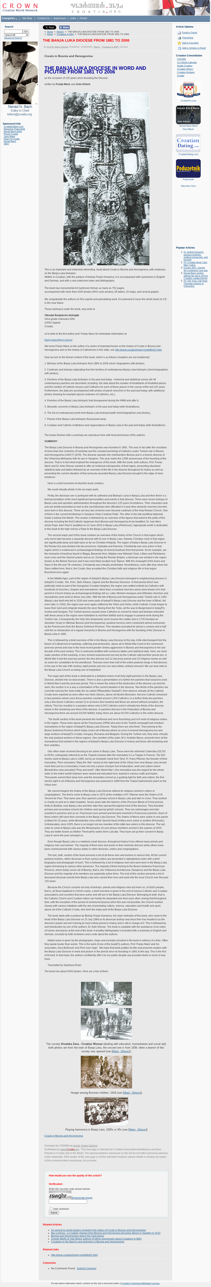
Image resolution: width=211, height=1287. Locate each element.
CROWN (181, 59)
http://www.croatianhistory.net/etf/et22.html (138, 349)
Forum (83, 18)
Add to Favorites (190, 43)
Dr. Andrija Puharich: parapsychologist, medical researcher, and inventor (196, 256)
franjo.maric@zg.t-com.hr (59, 340)
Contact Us (43, 18)
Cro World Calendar (187, 62)
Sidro (6, 143)
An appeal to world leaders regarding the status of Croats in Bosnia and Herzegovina (98, 1230)
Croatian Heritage (186, 72)
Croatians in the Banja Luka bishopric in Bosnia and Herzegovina (87, 1241)
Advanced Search (13, 38)
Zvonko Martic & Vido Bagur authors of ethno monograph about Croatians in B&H (96, 1238)
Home (50, 31)
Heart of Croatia (12, 139)
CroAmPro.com (188, 100)
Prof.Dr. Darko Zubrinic (57, 47)
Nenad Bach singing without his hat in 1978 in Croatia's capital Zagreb (196, 275)
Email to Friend (189, 32)
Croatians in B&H (65, 34)
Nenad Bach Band (13, 131)
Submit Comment (86, 1268)
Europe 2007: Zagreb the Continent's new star (196, 269)
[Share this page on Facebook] (64, 28)
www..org (70, 1149)
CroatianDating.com (13, 126)
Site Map (27, 18)
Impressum (60, 18)
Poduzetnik (188, 179)
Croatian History (185, 69)
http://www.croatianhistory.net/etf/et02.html (74, 1255)
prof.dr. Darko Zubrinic (85, 1145)
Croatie (180, 75)
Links (73, 18)
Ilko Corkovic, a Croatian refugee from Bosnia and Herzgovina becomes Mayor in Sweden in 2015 (106, 1233)
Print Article (187, 37)
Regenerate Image (82, 1197)
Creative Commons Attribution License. (140, 1283)
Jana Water (9, 136)
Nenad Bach (10, 141)
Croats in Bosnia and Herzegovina (64, 1135)
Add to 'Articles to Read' (194, 48)
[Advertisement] (188, 219)
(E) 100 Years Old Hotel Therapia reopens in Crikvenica (195, 283)
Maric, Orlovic (121, 1051)
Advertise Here (188, 186)
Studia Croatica (184, 65)
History (60, 31)
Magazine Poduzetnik (14, 129)
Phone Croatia (11, 134)
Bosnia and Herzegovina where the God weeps (77, 1235)
